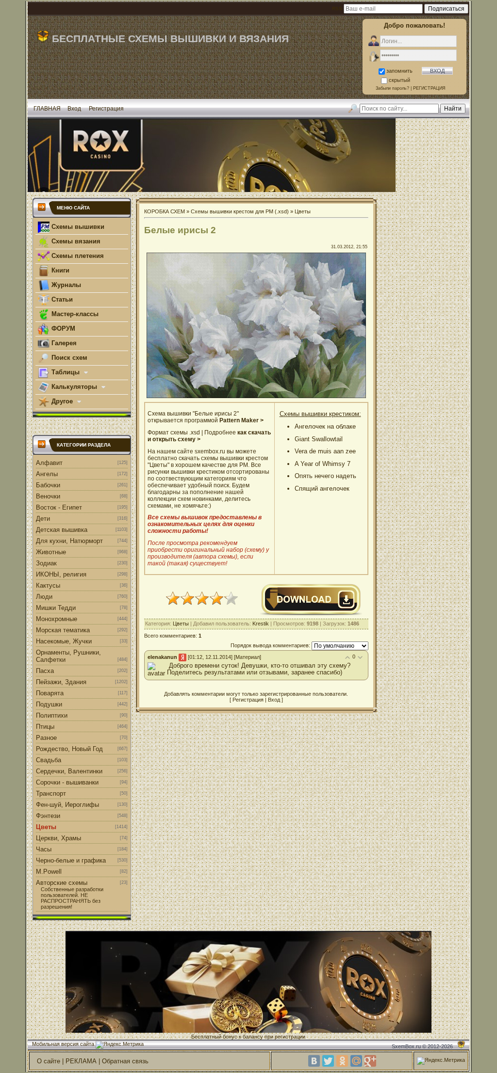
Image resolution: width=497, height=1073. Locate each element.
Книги (59, 270)
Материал (247, 657)
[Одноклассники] (342, 1061)
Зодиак (46, 563)
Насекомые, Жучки (64, 641)
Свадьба (48, 760)
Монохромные (56, 619)
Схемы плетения (77, 255)
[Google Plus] (370, 1061)
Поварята (50, 693)
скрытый (399, 80)
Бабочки (48, 485)
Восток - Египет (59, 507)
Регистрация (106, 108)
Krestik (260, 623)
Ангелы (47, 474)
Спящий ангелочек (322, 488)
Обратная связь (125, 1061)
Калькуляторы (74, 386)
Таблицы (66, 372)
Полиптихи (51, 715)
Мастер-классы (74, 314)
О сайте (48, 1061)
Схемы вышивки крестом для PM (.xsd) (240, 211)
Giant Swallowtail (319, 439)
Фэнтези (48, 815)
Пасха (45, 670)
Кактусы (48, 585)
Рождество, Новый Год (69, 749)
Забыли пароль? (392, 88)
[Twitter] (328, 1061)
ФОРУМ (62, 328)
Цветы (46, 827)
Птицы (45, 726)
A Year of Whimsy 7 (322, 463)
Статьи (61, 299)
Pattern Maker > (241, 420)
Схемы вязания (75, 241)
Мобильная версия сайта (63, 1044)
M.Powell (49, 871)
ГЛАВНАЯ (47, 108)
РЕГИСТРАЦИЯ (429, 88)
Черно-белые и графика (71, 860)
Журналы (65, 284)
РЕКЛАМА (81, 1061)
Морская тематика (63, 630)
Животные (51, 552)
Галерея (63, 343)
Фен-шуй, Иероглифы (67, 804)
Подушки (49, 704)
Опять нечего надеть (325, 476)
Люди (44, 596)
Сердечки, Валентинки (69, 771)
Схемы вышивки (77, 226)
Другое (62, 401)
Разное (46, 737)
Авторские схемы (61, 882)
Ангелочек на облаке (325, 426)
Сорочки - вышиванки (67, 782)
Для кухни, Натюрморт (69, 541)
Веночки (48, 496)
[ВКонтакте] (314, 1061)
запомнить (399, 71)
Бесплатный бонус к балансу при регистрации (248, 1037)
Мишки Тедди (56, 607)
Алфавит (49, 462)
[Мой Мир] (356, 1061)
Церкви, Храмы (58, 838)
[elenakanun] (168, 665)
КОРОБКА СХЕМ (164, 211)
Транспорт (51, 793)
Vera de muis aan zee (325, 451)
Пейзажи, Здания (61, 682)
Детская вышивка (61, 529)
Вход (74, 108)
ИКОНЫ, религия (61, 574)
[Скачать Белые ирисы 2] (311, 614)
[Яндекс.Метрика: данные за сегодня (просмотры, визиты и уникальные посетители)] (120, 1045)
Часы (43, 849)
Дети (43, 518)
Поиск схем (68, 357)
